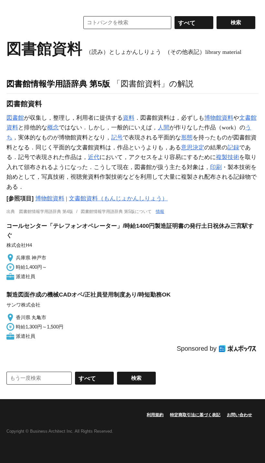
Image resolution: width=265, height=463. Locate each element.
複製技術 (227, 157)
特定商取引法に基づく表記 (195, 414)
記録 (233, 147)
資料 (128, 118)
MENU (12, 6)
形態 (187, 137)
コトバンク (38, 22)
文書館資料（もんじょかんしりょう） (118, 198)
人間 (163, 127)
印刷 (216, 167)
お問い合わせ (239, 414)
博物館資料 (218, 118)
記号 (117, 137)
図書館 (15, 118)
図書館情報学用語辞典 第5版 (58, 83)
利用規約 (155, 414)
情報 (160, 211)
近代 (94, 157)
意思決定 (192, 147)
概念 (53, 127)
